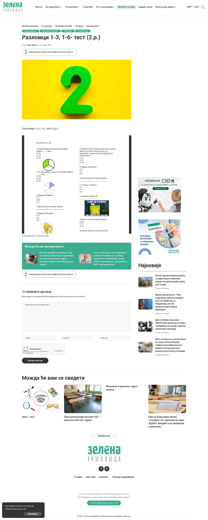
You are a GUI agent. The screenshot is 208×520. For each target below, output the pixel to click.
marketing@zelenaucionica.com (104, 503)
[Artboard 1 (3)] (159, 194)
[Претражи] (203, 7)
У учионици (83, 31)
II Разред (68, 31)
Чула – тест (28, 417)
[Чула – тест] (41, 399)
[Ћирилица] (189, 7)
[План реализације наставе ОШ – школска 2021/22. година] (83, 399)
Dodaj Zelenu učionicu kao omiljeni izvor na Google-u (51, 52)
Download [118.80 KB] (35, 235)
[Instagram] (106, 468)
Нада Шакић (32, 45)
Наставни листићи (50, 31)
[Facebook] (101, 468)
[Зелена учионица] (12, 7)
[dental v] (159, 237)
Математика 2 (30, 31)
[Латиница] (197, 7)
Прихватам (32, 514)
